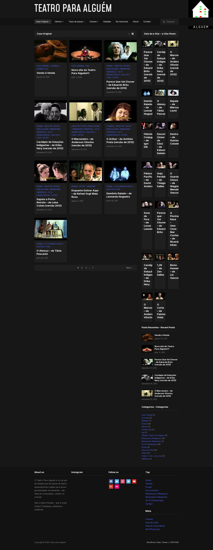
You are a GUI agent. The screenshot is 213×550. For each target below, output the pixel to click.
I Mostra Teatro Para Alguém (85, 126)
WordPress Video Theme (157, 542)
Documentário (152, 490)
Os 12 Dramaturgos (123, 186)
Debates (107, 21)
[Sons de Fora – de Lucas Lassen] (147, 204)
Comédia (55, 66)
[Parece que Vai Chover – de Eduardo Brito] (160, 204)
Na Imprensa (122, 21)
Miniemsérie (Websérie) (151, 441)
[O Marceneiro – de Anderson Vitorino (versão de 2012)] (85, 111)
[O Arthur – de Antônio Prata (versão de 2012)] (120, 111)
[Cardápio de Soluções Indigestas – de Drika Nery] (147, 257)
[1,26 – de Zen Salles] (160, 257)
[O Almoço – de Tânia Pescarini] (50, 229)
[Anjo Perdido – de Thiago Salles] (160, 165)
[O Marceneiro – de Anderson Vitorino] (147, 296)
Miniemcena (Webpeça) (83, 129)
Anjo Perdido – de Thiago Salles (162, 180)
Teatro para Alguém (73, 9)
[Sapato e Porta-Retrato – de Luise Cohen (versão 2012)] (50, 172)
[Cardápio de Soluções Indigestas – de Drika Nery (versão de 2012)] (50, 111)
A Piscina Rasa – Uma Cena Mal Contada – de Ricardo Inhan (175, 228)
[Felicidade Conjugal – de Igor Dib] (147, 126)
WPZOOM (174, 542)
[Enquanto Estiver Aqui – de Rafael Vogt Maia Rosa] (85, 172)
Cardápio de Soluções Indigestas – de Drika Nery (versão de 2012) (50, 145)
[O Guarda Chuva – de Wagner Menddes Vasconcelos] (173, 165)
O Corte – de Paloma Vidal (161, 311)
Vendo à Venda (46, 72)
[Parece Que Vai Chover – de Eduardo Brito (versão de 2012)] (120, 51)
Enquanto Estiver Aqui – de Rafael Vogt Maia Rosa (84, 193)
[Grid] (132, 33)
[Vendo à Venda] (50, 51)
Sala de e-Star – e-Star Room (160, 33)
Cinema (93, 21)
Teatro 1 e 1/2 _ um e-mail (152, 456)
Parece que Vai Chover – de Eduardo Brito (162, 222)
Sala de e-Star (113, 189)
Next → (130, 267)
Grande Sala (42, 69)
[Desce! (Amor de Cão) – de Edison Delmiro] (160, 126)
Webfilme (91, 186)
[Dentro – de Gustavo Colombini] (173, 126)
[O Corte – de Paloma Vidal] (160, 296)
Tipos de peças (76, 21)
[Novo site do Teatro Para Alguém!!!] (85, 51)
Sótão (116, 78)
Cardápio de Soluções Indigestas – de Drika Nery (150, 275)
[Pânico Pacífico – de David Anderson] (147, 165)
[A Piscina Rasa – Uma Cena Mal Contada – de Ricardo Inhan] (173, 204)
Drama (109, 66)
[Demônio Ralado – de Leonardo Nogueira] (120, 172)
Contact (147, 21)
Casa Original (42, 21)
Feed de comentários (155, 526)
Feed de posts (151, 522)
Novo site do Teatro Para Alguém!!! (164, 347)
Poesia (144, 447)
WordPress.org (152, 529)
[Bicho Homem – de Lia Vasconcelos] (173, 257)
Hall (88, 66)
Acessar (149, 519)
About (136, 21)
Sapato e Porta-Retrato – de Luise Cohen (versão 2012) (49, 202)
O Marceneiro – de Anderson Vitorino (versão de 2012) (82, 142)
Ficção (148, 487)
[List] (129, 33)
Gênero (58, 21)
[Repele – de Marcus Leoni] (173, 93)
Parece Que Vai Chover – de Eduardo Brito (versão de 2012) (120, 85)
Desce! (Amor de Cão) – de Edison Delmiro (161, 144)
